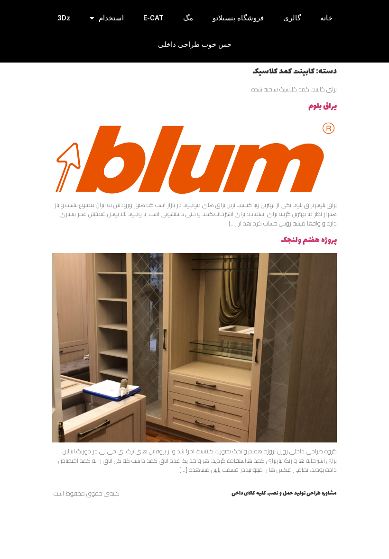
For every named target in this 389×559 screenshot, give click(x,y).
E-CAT (153, 18)
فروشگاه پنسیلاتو (238, 18)
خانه (326, 18)
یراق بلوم (322, 106)
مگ (188, 18)
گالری (292, 18)
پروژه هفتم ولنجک (309, 240)
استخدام (111, 18)
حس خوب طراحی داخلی (195, 44)
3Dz (63, 18)
